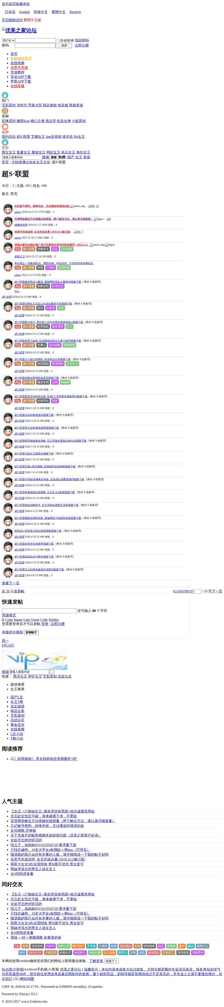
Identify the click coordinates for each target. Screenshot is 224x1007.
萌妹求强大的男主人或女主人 (33, 869)
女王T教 (16, 702)
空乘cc (41, 345)
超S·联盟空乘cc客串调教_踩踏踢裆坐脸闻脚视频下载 (44, 466)
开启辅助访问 (12, 20)
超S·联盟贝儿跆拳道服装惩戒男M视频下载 (39, 569)
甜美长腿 (94, 952)
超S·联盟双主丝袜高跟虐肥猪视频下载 (36, 427)
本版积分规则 (12, 632)
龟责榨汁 (80, 952)
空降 (133, 952)
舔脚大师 (63, 946)
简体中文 (41, 12)
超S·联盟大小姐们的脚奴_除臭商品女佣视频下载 (42, 359)
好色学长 (43, 400)
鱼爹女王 (24, 152)
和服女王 (65, 952)
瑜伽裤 (65, 382)
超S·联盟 (23, 136)
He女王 (79, 136)
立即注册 (82, 45)
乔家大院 (35, 105)
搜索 (45, 157)
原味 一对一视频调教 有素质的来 (35, 937)
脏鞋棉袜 (149, 946)
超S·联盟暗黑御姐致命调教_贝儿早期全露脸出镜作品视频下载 (50, 440)
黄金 (14, 724)
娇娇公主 (19, 256)
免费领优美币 (21, 58)
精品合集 (17, 711)
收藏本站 (23, 4)
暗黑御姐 (43, 326)
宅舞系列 (197, 952)
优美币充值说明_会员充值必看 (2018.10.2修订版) (42, 231)
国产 (70, 157)
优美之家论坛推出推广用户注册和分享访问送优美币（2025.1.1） (51, 244)
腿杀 (191, 946)
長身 (25, 946)
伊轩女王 (35, 676)
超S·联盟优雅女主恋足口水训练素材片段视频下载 (43, 303)
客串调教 (54, 345)
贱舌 (161, 946)
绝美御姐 (43, 363)
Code (44, 619)
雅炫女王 (39, 152)
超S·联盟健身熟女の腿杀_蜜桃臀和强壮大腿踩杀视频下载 (47, 281)
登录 (44, 624)
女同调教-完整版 (23, 830)
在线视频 (17, 63)
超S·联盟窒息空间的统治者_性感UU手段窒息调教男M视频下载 (51, 396)
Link (26, 619)
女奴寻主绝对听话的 (26, 840)
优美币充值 (19, 67)
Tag (18, 249)
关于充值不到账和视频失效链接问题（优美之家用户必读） (56, 835)
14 (97, 206)
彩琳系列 (9, 121)
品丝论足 (65, 676)
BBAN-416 (35, 952)
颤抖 (182, 946)
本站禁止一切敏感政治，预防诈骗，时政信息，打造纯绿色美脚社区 (53, 263)
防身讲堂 (57, 286)
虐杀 (61, 308)
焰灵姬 (63, 105)
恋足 (55, 249)
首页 (14, 54)
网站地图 (27, 979)
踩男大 (122, 952)
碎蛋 (40, 267)
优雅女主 (43, 249)
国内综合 (9, 136)
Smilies (54, 619)
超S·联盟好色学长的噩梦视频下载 (34, 543)
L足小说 (16, 734)
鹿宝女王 (9, 152)
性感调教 (57, 363)
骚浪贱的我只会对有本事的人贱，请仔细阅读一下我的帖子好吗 (59, 854)
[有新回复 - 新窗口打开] (7, 289)
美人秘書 (109, 952)
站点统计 (9, 969)
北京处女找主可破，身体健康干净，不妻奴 (43, 816)
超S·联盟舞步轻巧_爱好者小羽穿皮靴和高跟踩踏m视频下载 (48, 322)
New (16, 291)
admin (17, 211)
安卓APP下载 (20, 77)
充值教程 (17, 72)
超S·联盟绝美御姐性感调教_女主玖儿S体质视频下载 (44, 492)
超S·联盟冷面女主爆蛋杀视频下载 (34, 453)
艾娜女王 (38, 136)
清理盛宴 (183, 952)
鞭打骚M (78, 946)
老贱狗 (171, 946)
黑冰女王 (20, 676)
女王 (78, 157)
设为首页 (9, 4)
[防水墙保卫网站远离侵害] (17, 979)
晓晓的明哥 (21, 224)
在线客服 (17, 86)
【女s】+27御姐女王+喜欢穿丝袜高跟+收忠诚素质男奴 (52, 811)
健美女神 (43, 382)
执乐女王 (68, 152)
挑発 (142, 952)
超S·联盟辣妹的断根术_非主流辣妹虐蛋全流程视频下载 (46, 505)
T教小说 (16, 738)
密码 (5, 45)
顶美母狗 (37, 946)
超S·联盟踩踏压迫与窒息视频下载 (34, 556)
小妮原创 (79, 121)
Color (9, 619)
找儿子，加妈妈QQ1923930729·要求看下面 (43, 845)
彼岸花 (67, 136)
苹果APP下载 (20, 81)
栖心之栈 (38, 121)
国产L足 (16, 697)
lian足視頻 (53, 136)
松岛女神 (64, 121)
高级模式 (9, 615)
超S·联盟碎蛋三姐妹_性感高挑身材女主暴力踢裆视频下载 (47, 340)
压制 (55, 382)
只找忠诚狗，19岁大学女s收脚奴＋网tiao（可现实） (50, 850)
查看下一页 (10, 583)
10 (190, 591)
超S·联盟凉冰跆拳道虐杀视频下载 (34, 415)
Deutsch (75, 12)
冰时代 (22, 105)
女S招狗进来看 (21, 874)
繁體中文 (59, 12)
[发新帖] (17, 591)
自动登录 (67, 40)
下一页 (217, 591)
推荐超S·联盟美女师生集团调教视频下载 (37, 530)
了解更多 (96, 961)
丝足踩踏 (17, 706)
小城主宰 (50, 952)
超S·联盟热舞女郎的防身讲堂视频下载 (36, 377)
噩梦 (55, 400)
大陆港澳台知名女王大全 (31, 162)
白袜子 (50, 946)
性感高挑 (64, 267)
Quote (35, 619)
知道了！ (111, 961)
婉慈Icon (23, 121)
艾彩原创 (9, 105)
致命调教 (57, 326)
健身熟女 (153, 952)
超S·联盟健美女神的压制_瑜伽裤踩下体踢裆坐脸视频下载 (47, 518)
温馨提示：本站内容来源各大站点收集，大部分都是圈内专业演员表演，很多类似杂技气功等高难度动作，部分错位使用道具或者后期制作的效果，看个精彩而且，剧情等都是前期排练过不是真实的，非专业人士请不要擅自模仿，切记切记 (112, 974)
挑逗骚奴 (125, 946)
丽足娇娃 (50, 105)
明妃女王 (53, 152)
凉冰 (40, 308)
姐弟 (114, 946)
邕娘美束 (76, 105)
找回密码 (82, 40)
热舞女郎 (43, 286)
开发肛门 (168, 952)
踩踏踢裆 (69, 345)
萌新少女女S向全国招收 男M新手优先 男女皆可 (47, 864)
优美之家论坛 (70, 969)
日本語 (10, 12)
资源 (86, 157)
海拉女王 (83, 152)
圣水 (21, 724)
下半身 (91, 946)
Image (18, 619)
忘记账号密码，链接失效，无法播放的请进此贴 (42, 206)
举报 (19, 969)
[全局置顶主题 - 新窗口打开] (7, 213)
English (24, 12)
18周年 (103, 946)
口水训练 (66, 249)
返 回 (6, 591)
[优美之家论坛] (19, 30)
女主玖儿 (72, 363)
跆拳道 (50, 308)
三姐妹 (50, 267)
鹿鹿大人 (202, 946)
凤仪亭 (51, 121)
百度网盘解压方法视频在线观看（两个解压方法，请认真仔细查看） (53, 218)
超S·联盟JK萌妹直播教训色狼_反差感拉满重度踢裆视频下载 (49, 479)
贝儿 (69, 326)
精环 (22, 952)
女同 (137, 946)
